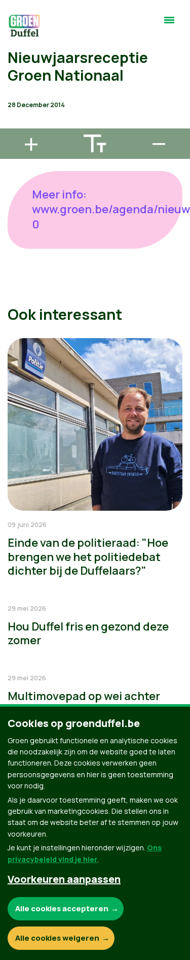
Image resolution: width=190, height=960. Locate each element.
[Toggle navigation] (169, 24)
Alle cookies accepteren (61, 908)
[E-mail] (15, 124)
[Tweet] (15, 95)
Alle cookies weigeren (57, 938)
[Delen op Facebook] (15, 66)
